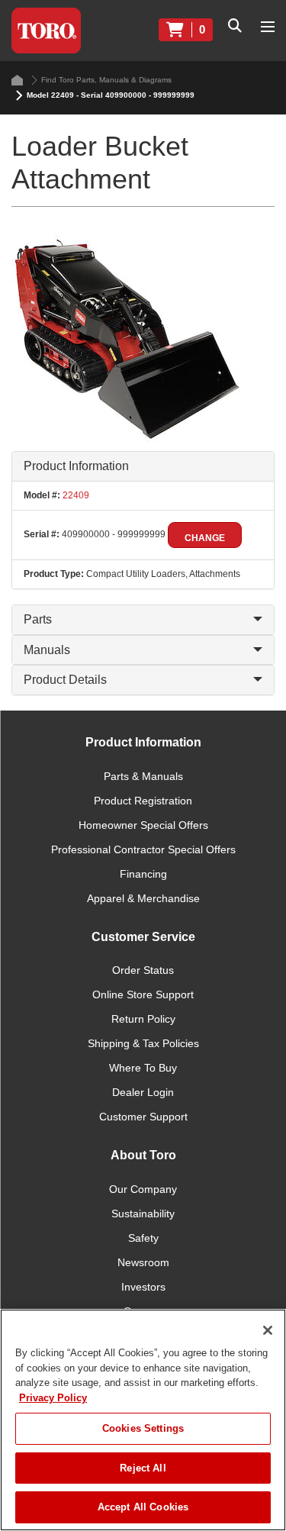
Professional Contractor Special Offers (143, 849)
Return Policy (143, 1019)
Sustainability (143, 1213)
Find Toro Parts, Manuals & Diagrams (106, 80)
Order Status (143, 970)
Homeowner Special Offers (143, 825)
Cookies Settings (143, 1428)
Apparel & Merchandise (143, 898)
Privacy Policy (53, 1398)
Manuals (47, 649)
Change (205, 538)
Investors (143, 1287)
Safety (143, 1238)
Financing (143, 874)
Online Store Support (143, 994)
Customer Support (143, 1116)
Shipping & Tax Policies (143, 1043)
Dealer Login (143, 1092)
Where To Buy (143, 1068)
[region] (143, 1420)
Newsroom (143, 1262)
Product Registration (143, 801)
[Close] (267, 1330)
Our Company (143, 1189)
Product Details (65, 679)
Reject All (142, 1468)
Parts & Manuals (143, 776)
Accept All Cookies (143, 1507)
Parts (38, 619)
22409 (74, 495)
